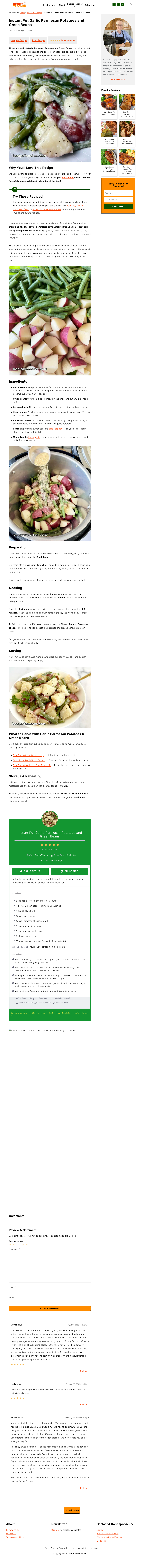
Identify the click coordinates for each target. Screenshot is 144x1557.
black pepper (55, 429)
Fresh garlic (34, 437)
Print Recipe (38, 40)
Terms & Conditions (15, 1537)
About (62, 5)
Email (12, 1297)
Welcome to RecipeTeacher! (110, 1537)
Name (12, 1287)
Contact (100, 1530)
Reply (83, 1371)
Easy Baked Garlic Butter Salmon (29, 760)
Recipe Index (50, 5)
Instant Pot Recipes (34, 13)
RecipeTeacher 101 (75, 5)
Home (22, 13)
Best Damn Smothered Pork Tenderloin (32, 765)
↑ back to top (72, 1510)
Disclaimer (11, 1533)
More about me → (118, 79)
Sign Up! (55, 1530)
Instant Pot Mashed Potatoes (47, 209)
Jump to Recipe (19, 40)
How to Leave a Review (107, 1533)
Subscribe (90, 5)
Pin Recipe (71, 871)
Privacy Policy (12, 1530)
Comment (14, 1249)
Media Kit (101, 1541)
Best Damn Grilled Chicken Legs (28, 755)
